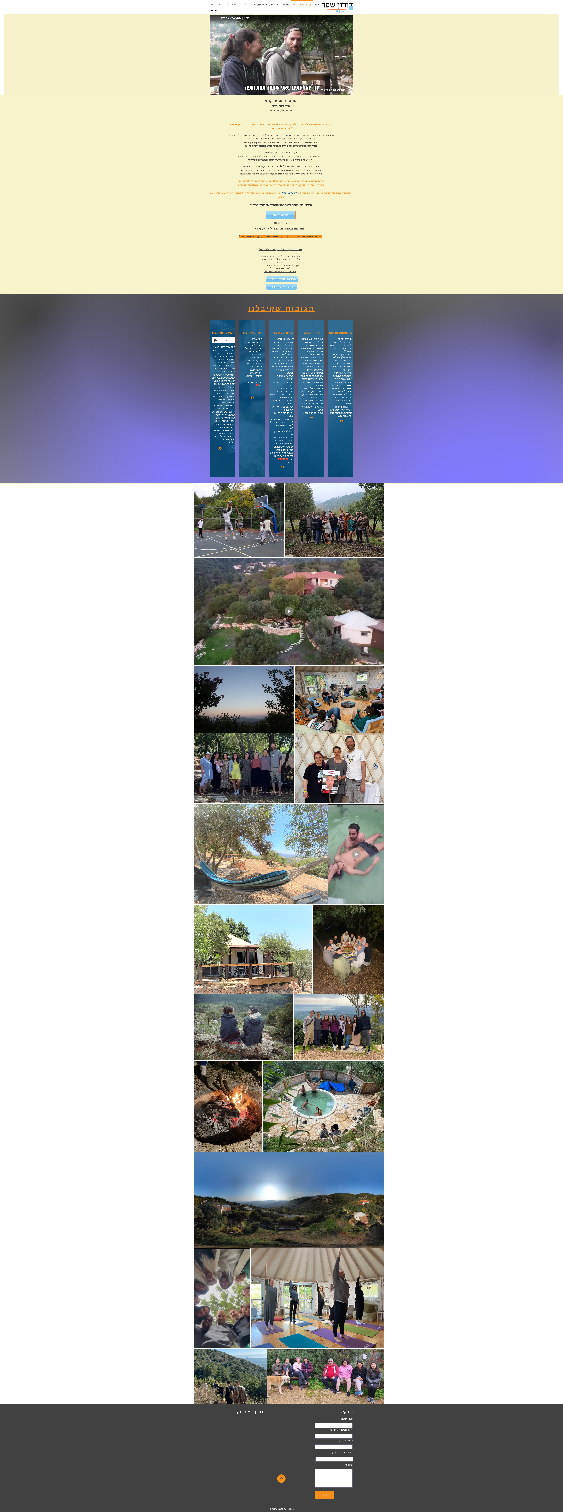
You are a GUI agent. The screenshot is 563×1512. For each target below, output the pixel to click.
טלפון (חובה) (346, 1441)
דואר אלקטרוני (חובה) (341, 1430)
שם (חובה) (347, 1419)
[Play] (215, 340)
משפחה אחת (289, 193)
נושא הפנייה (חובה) (342, 1453)
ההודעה (349, 1465)
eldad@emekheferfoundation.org (280, 271)
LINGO (290, 1509)
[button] (285, 3)
